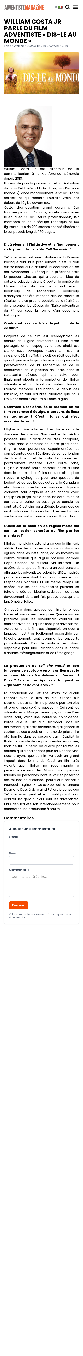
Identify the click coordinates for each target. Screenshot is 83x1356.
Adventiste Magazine (25, 46)
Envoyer (18, 905)
